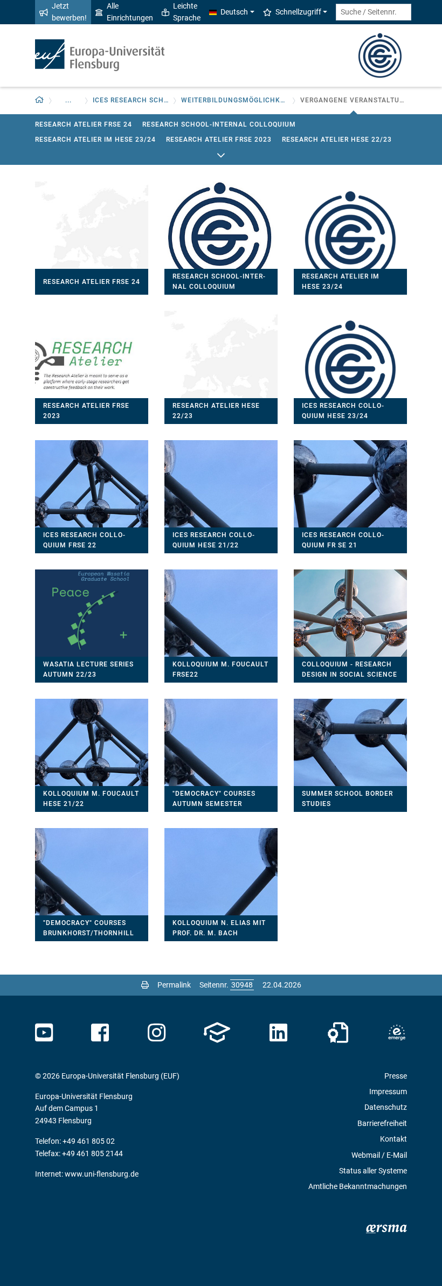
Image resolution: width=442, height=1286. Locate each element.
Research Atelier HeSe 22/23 (337, 139)
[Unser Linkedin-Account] (278, 1032)
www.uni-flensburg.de (102, 1174)
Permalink (174, 985)
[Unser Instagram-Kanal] (156, 1032)
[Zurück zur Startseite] (99, 55)
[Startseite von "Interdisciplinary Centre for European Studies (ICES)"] (380, 54)
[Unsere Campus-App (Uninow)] (217, 1032)
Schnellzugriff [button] (298, 12)
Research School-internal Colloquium (219, 124)
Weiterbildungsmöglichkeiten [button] (234, 100)
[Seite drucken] (145, 985)
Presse (395, 1076)
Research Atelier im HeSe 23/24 (95, 139)
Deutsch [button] (234, 12)
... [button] (68, 100)
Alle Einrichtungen (130, 12)
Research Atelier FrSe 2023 (219, 139)
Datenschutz (385, 1107)
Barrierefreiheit (382, 1123)
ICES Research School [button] (131, 100)
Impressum (388, 1091)
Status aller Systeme (373, 1170)
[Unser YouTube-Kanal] (44, 1032)
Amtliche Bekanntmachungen (357, 1186)
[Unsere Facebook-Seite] (100, 1032)
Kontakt (393, 1139)
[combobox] (373, 12)
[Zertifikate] (338, 1032)
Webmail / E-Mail (379, 1155)
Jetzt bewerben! (69, 12)
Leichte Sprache (187, 12)
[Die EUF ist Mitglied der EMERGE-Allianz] (396, 1032)
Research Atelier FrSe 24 (83, 124)
